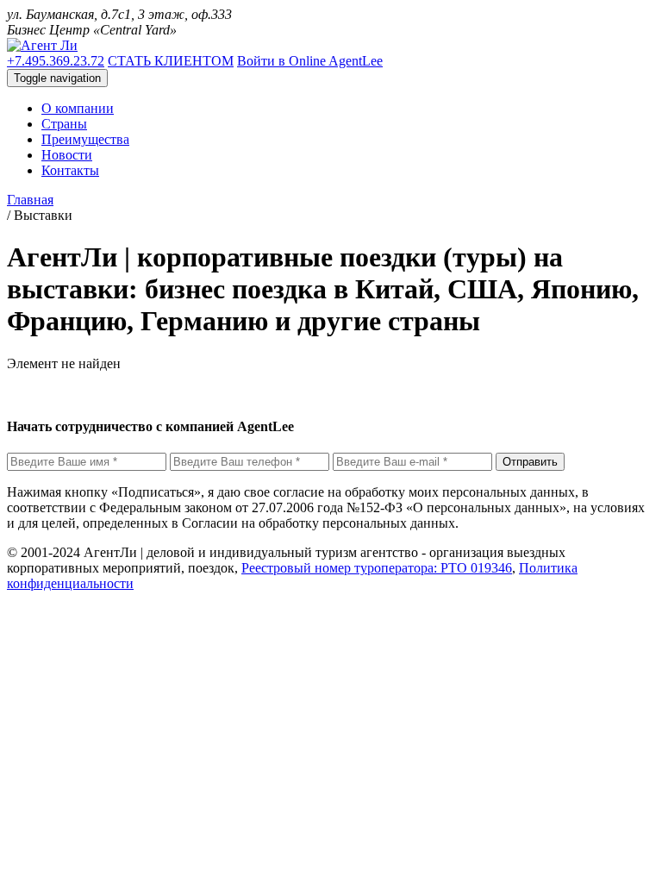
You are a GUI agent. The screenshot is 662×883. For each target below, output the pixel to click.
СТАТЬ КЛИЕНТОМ (171, 60)
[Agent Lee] (42, 45)
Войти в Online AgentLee (310, 60)
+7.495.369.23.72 (55, 60)
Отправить (530, 461)
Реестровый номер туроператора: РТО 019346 (376, 567)
